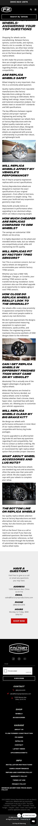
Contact (19, 745)
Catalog (19, 741)
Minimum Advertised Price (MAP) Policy (17, 789)
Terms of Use (19, 780)
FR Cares (19, 737)
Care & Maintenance (19, 768)
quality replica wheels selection (19, 516)
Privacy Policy (19, 784)
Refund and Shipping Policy (19, 772)
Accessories (19, 717)
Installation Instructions (19, 764)
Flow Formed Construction (19, 733)
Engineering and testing (12, 116)
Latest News (19, 749)
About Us (19, 729)
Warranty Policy (19, 776)
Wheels (19, 713)
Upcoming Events (19, 752)
